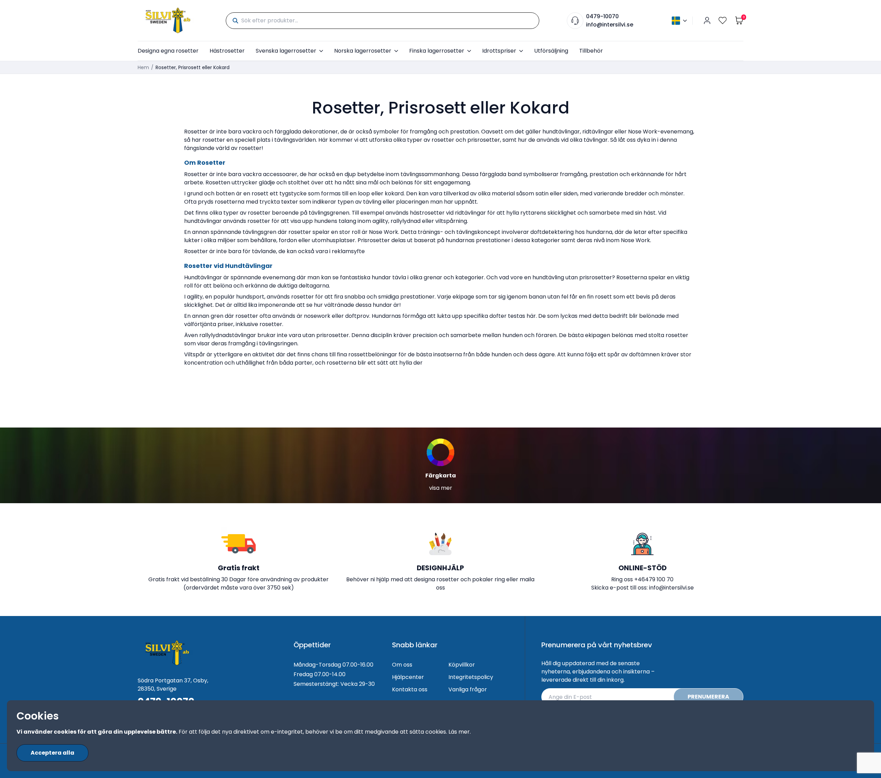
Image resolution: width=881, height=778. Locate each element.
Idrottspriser (499, 51)
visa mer (440, 488)
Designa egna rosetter (168, 51)
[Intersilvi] (168, 20)
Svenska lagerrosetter (286, 51)
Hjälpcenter (408, 677)
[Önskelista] (723, 20)
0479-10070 (602, 16)
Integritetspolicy (470, 677)
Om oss (402, 665)
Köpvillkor (461, 665)
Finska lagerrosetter (436, 51)
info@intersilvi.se (609, 25)
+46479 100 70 (653, 579)
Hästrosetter (227, 51)
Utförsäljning (551, 51)
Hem (143, 67)
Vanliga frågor (467, 689)
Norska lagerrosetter (362, 51)
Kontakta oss (409, 689)
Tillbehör (591, 51)
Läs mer (459, 732)
